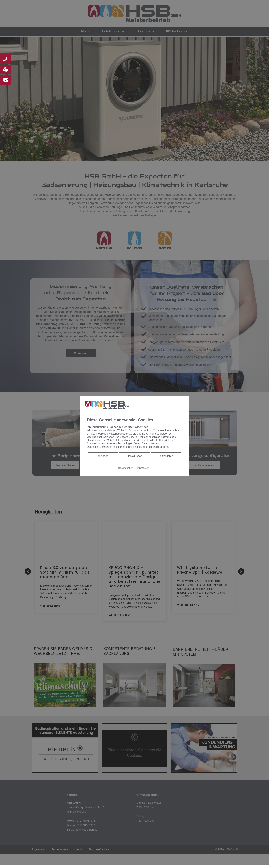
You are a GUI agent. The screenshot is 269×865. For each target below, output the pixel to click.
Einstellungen (134, 456)
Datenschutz (125, 468)
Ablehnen (102, 456)
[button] (5, 59)
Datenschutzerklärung (99, 446)
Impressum (142, 468)
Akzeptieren (166, 456)
